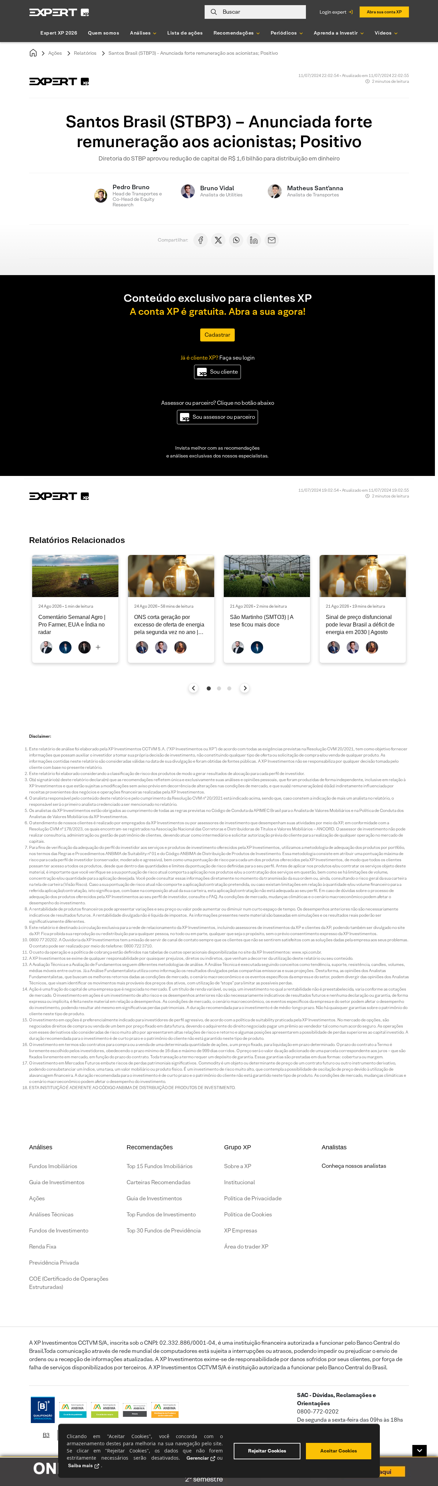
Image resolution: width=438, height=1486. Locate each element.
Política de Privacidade (253, 1198)
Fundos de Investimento (58, 1230)
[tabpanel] (75, 609)
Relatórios (85, 53)
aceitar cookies (338, 1451)
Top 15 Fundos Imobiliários (160, 1166)
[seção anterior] (193, 688)
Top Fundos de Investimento (161, 1214)
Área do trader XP (246, 1246)
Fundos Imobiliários (53, 1166)
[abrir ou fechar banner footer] (419, 1451)
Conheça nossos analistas (354, 1166)
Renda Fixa (42, 1246)
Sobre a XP (237, 1166)
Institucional (239, 1182)
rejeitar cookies (267, 1451)
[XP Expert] (59, 12)
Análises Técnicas (51, 1214)
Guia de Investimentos (57, 1182)
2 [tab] (219, 688)
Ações (55, 53)
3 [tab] (229, 688)
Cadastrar (217, 334)
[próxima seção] (245, 688)
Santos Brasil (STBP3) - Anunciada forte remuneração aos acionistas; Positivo (193, 53)
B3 (46, 1435)
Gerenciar (197, 1458)
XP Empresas (240, 1230)
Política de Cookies (248, 1214)
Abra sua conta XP (384, 11)
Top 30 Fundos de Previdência (164, 1230)
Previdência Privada (54, 1262)
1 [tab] (208, 688)
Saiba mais (80, 1465)
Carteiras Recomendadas (159, 1182)
